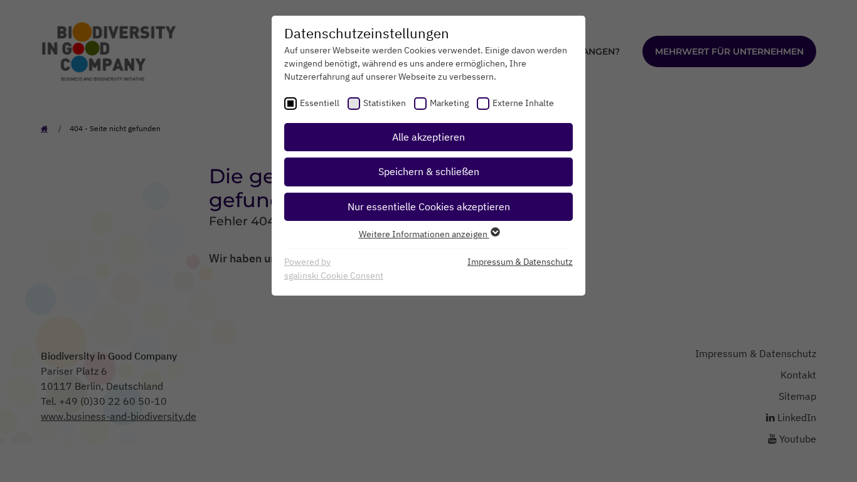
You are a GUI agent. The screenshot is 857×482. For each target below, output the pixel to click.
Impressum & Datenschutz (520, 261)
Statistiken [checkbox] (384, 103)
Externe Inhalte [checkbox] (523, 103)
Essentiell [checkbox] (319, 103)
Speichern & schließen (428, 171)
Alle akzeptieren (428, 137)
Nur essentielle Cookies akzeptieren (429, 206)
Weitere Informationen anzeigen (424, 234)
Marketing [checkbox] (449, 103)
